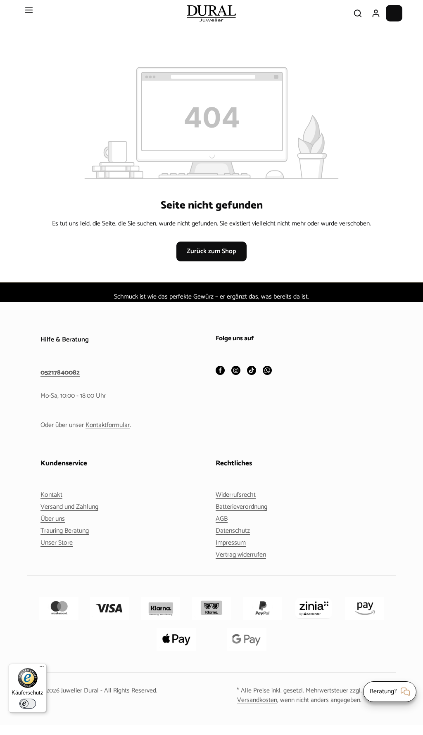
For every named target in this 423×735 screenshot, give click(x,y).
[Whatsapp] (267, 371)
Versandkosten (257, 700)
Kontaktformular (108, 425)
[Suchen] (357, 13)
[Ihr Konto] (376, 13)
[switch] (27, 704)
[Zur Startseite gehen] (211, 13)
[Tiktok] (251, 371)
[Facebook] (220, 371)
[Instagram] (235, 371)
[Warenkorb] (394, 13)
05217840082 (60, 373)
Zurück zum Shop (211, 251)
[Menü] (29, 13)
